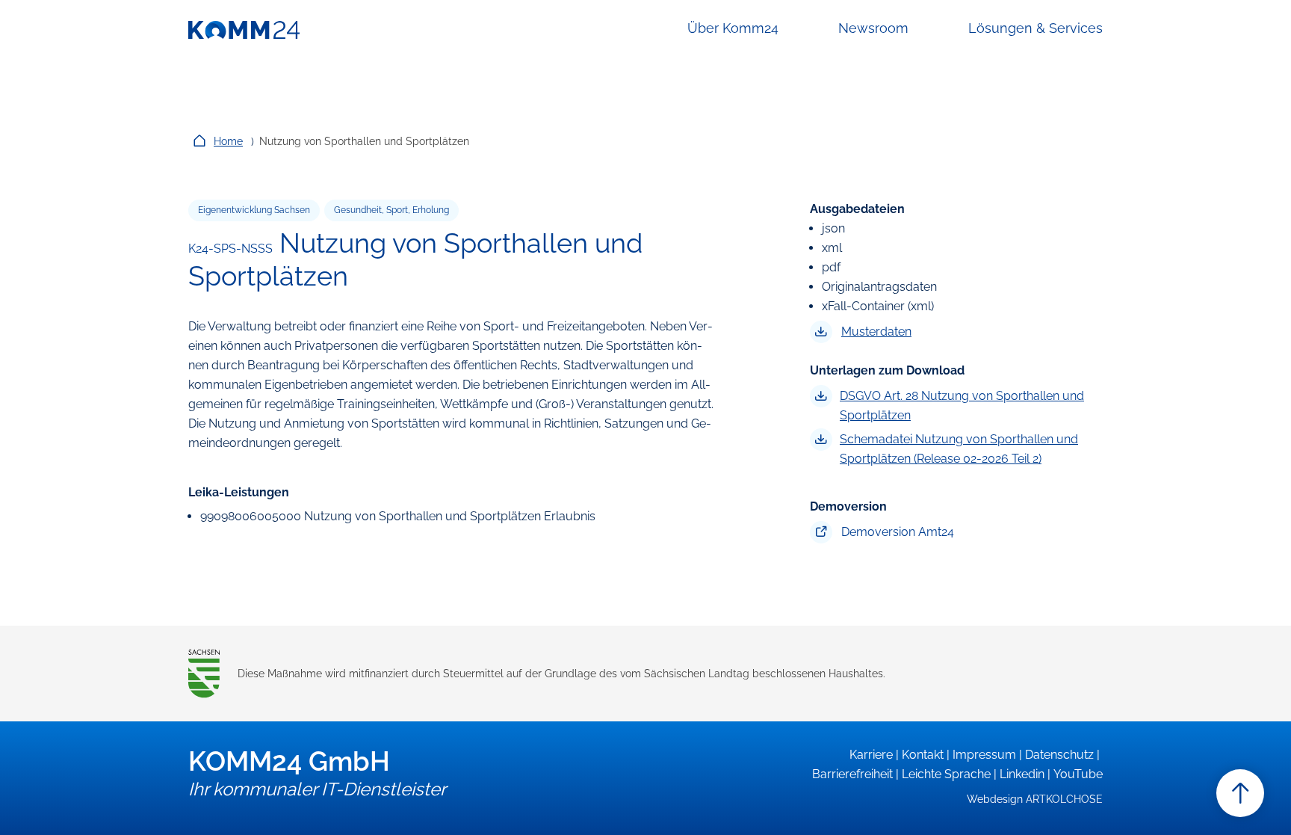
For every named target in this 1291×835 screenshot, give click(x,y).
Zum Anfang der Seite (1240, 793)
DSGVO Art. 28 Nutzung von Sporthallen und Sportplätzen (962, 405)
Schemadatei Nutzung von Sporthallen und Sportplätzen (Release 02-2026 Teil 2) (959, 449)
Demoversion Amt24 (897, 532)
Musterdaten (876, 331)
